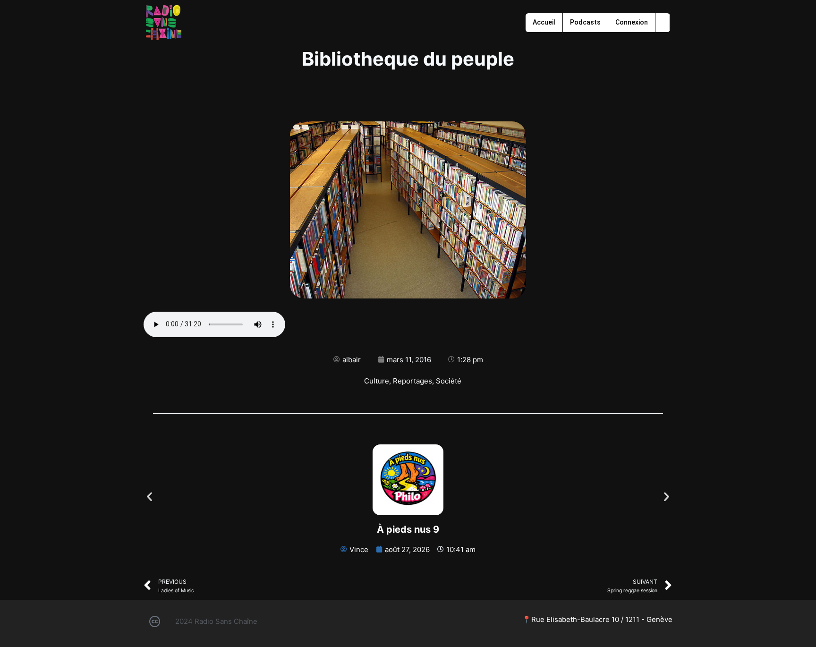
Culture (376, 380)
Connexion (631, 22)
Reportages (412, 380)
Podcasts (585, 22)
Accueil (544, 22)
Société (448, 380)
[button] (149, 496)
